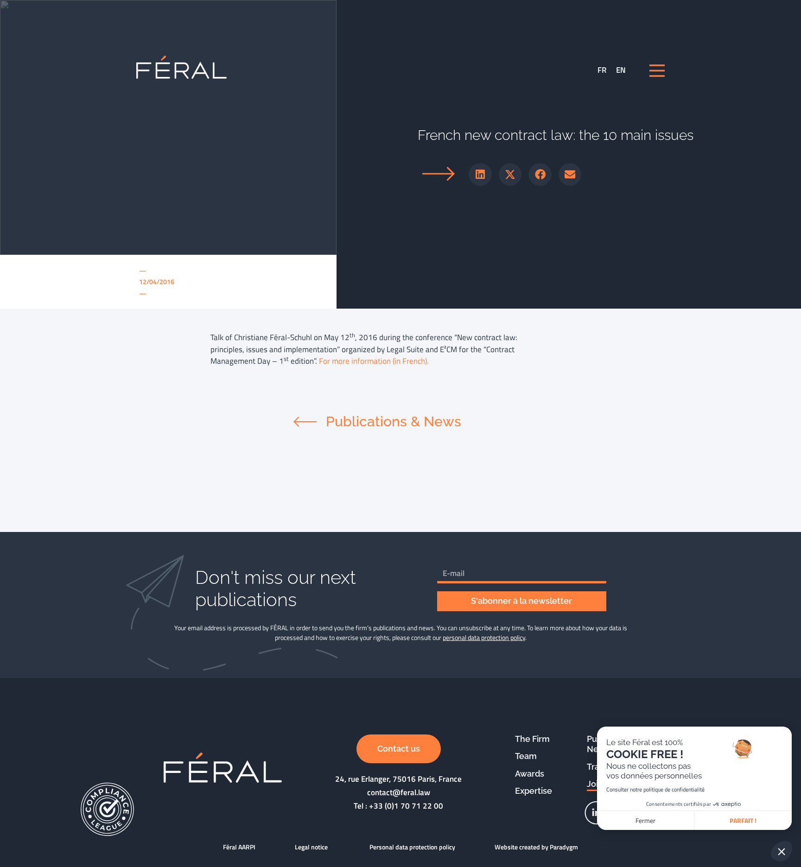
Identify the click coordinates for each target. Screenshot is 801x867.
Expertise (533, 791)
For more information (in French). (374, 361)
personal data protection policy (484, 637)
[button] (480, 174)
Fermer (645, 820)
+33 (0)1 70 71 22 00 (406, 806)
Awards (529, 773)
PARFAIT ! (743, 820)
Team (526, 756)
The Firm (532, 739)
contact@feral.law (398, 792)
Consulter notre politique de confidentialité (655, 789)
